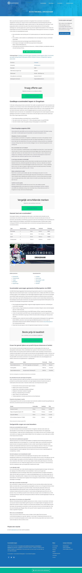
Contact (54, 557)
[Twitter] (11, 557)
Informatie (60, 3)
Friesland (36, 62)
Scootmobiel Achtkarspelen (19, 553)
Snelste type (38, 278)
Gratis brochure (69, 3)
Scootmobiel (43, 3)
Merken (54, 551)
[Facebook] (9, 557)
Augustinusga (15, 283)
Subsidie (37, 283)
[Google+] (14, 557)
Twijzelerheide (16, 278)
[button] (32, 51)
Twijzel (14, 280)
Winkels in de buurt (36, 57)
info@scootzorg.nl (69, 549)
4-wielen (37, 276)
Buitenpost (15, 281)
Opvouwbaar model (40, 280)
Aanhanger (38, 281)
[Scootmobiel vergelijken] (13, 2)
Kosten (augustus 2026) (42, 55)
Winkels (54, 549)
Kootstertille (15, 276)
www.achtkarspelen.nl (48, 321)
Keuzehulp (51, 3)
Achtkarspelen (37, 65)
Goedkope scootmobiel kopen (24, 55)
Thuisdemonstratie (56, 553)
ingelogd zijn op (14, 529)
